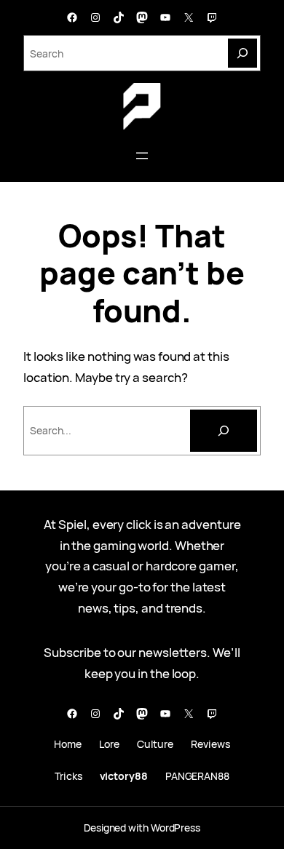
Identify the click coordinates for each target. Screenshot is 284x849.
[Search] (242, 53)
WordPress (175, 827)
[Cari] (223, 431)
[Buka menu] (142, 155)
